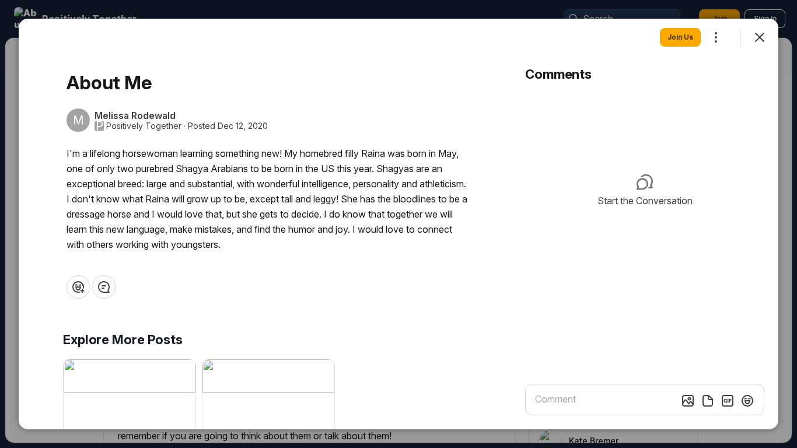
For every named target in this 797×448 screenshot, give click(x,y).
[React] (78, 287)
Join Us (680, 37)
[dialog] (398, 224)
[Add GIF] (727, 400)
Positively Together (143, 126)
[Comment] (104, 287)
